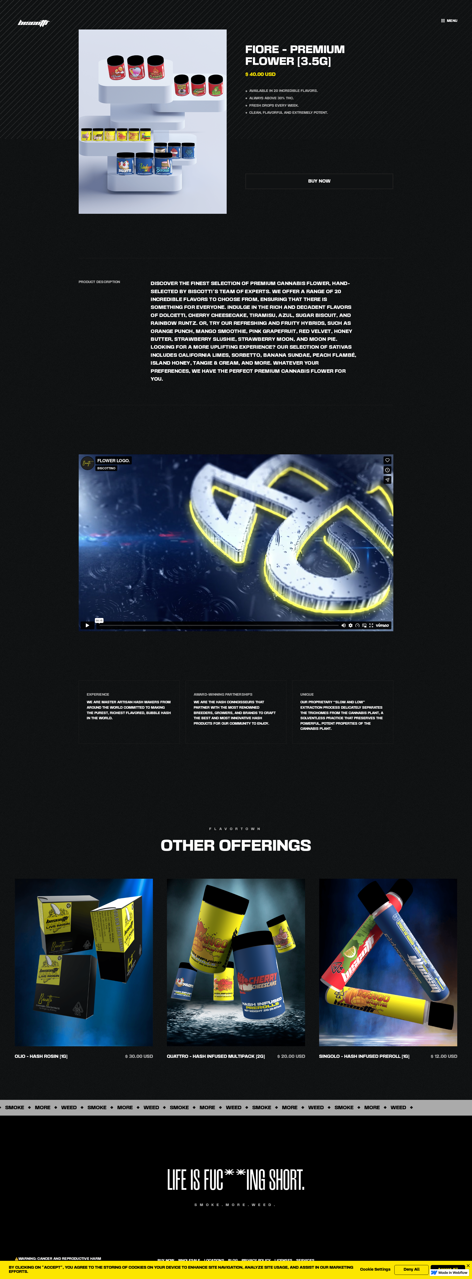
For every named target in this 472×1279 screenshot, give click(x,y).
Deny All (412, 1269)
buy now (319, 181)
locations (214, 1260)
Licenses (283, 1260)
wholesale (189, 1260)
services (305, 1260)
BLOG (233, 1260)
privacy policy (256, 1260)
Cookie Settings (375, 1269)
